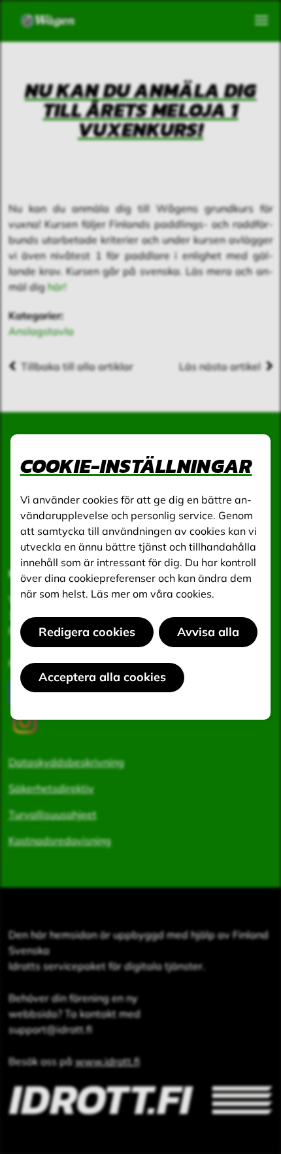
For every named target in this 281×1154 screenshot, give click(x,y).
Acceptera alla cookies (102, 676)
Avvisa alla (208, 631)
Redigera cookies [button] (87, 631)
